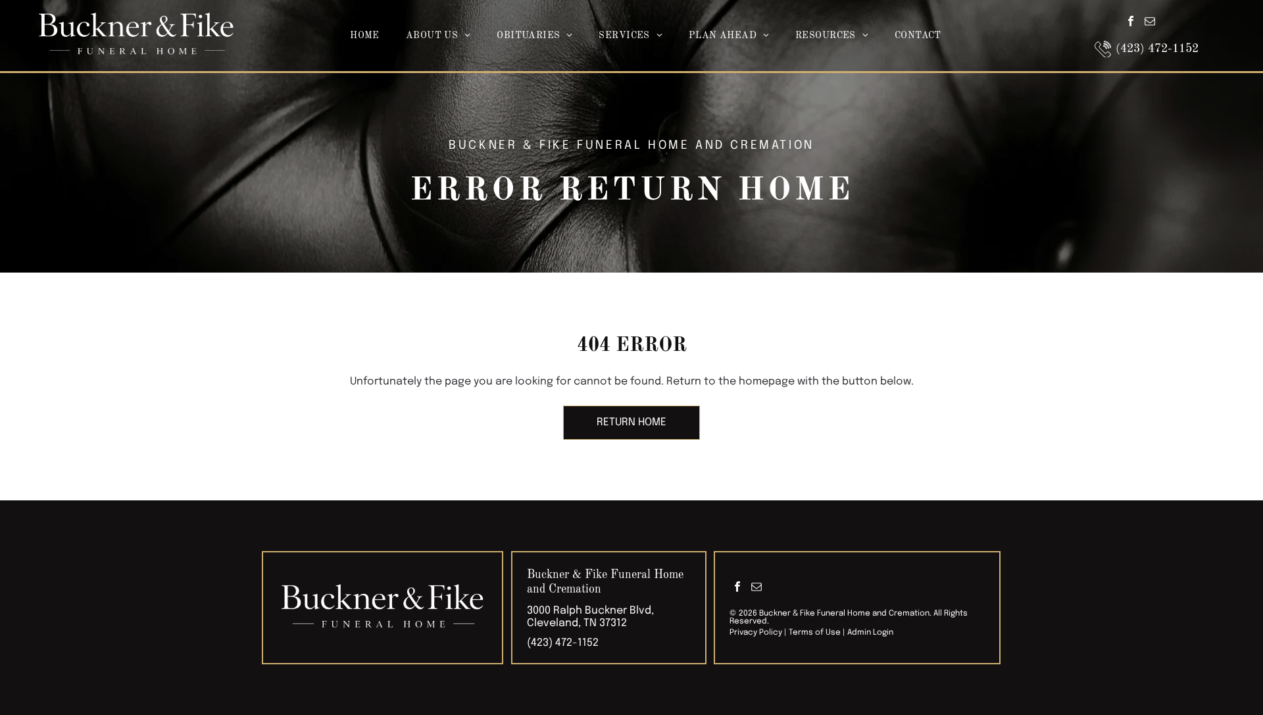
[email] (1150, 23)
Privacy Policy (756, 633)
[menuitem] (365, 36)
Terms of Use (815, 633)
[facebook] (1131, 23)
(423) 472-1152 (563, 643)
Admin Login (870, 633)
